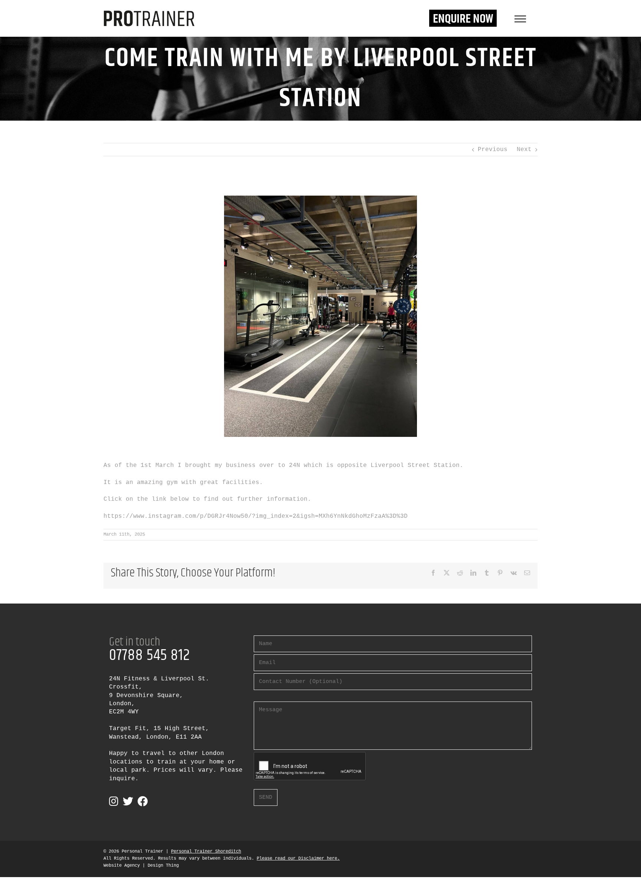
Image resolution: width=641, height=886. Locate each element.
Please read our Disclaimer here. (298, 858)
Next (524, 149)
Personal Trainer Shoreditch (206, 851)
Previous (492, 149)
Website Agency (121, 865)
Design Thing (163, 865)
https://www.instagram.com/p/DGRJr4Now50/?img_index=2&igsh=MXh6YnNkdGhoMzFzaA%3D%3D (255, 516)
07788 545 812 (149, 655)
